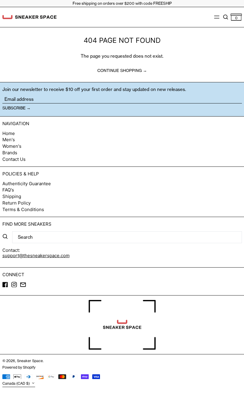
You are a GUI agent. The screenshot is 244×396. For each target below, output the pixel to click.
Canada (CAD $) (16, 383)
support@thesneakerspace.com (36, 255)
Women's (11, 146)
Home (8, 133)
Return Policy (16, 203)
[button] (226, 17)
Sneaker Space (30, 361)
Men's (8, 139)
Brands (9, 152)
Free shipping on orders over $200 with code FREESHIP (122, 3)
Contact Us (14, 159)
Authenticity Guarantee (26, 183)
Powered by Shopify (18, 367)
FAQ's (8, 190)
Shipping (11, 196)
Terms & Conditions (23, 209)
